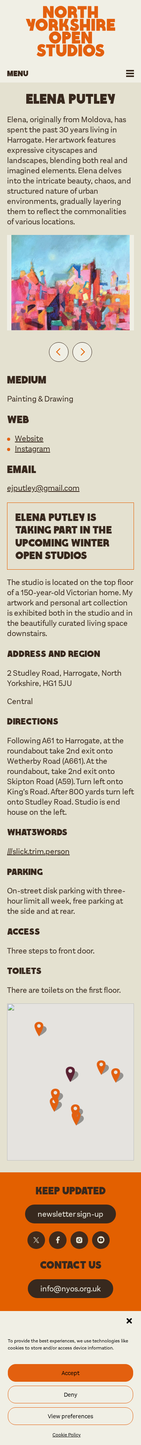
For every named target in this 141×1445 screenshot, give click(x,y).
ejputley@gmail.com (43, 488)
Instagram (32, 449)
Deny (70, 1395)
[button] (129, 1321)
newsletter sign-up (70, 1214)
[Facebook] (58, 1240)
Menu (17, 73)
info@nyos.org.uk (70, 1289)
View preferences (70, 1416)
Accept (70, 1373)
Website (29, 438)
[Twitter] (36, 1240)
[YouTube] (101, 1240)
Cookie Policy (66, 1435)
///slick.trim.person (38, 851)
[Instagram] (79, 1240)
